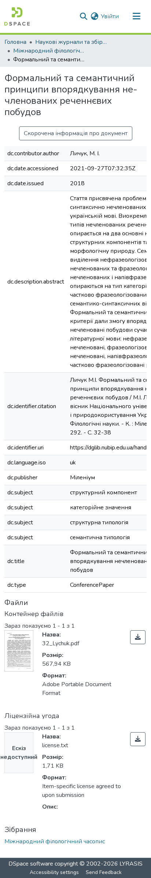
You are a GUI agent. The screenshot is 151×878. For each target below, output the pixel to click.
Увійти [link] (110, 16)
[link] (138, 637)
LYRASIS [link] (131, 864)
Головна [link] (15, 42)
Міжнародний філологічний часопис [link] (49, 51)
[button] (17, 16)
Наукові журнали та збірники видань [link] (71, 42)
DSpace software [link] (30, 864)
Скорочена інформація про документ (76, 133)
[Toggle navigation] (136, 16)
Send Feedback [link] (104, 872)
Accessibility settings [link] (54, 872)
